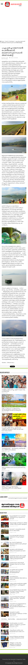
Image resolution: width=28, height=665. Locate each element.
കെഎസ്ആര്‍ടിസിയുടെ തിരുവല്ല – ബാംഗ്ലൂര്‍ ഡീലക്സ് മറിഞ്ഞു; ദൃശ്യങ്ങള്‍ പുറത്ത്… (18, 591)
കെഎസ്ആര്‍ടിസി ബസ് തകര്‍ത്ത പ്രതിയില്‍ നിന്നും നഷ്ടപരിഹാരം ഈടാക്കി (17, 517)
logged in (16, 498)
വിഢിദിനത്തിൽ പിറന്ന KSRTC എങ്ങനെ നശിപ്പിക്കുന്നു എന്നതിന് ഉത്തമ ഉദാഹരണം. (17, 625)
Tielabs (24, 659)
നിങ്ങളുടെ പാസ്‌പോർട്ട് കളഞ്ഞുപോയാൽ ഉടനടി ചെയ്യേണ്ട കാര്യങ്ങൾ (15, 644)
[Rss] (14, 661)
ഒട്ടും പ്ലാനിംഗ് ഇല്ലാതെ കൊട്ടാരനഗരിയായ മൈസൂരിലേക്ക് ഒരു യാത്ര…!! (17, 544)
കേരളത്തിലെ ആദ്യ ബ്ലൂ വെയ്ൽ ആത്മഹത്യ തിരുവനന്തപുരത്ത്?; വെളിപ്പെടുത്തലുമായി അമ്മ (17, 557)
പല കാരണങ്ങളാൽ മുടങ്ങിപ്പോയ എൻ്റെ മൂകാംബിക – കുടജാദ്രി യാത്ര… (17, 598)
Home (2, 41)
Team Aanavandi (11, 659)
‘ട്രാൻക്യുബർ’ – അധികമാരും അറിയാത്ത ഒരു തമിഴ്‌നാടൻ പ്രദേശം (13, 449)
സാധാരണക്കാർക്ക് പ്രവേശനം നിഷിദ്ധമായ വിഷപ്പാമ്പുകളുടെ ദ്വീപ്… (16, 537)
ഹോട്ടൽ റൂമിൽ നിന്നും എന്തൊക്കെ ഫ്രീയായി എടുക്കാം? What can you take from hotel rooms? (12, 429)
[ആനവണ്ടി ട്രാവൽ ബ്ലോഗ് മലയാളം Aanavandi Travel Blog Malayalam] (14, 4)
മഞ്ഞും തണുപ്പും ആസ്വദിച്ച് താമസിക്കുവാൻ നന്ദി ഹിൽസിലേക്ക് (11, 487)
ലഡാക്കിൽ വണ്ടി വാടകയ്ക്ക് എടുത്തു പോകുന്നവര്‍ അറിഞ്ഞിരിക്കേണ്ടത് (16, 571)
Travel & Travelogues (9, 41)
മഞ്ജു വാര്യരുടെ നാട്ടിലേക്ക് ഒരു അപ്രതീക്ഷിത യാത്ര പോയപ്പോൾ (11, 409)
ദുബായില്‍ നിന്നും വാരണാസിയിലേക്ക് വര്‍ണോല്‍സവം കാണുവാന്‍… (18, 578)
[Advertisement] (14, 22)
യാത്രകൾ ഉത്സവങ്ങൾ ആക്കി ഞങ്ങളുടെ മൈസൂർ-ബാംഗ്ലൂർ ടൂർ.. (17, 564)
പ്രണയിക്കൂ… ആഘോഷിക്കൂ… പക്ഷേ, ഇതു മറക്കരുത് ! (14, 619)
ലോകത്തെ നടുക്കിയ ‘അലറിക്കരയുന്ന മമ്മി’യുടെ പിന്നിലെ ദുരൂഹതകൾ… (18, 614)
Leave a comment (14, 57)
